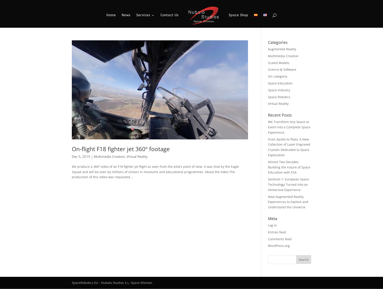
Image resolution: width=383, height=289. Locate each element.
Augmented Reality (282, 49)
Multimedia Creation (109, 156)
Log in (272, 225)
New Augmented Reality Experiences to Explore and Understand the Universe (288, 202)
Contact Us (169, 15)
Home (111, 15)
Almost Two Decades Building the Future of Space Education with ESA (289, 167)
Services (143, 15)
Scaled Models (278, 63)
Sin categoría (277, 76)
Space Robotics (279, 97)
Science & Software (282, 69)
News (126, 15)
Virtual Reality (137, 156)
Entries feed (277, 232)
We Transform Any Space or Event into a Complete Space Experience (289, 127)
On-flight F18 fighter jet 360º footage (121, 149)
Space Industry (279, 90)
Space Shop (238, 15)
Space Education (280, 83)
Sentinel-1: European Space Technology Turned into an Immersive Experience (288, 184)
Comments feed (279, 239)
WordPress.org (279, 246)
